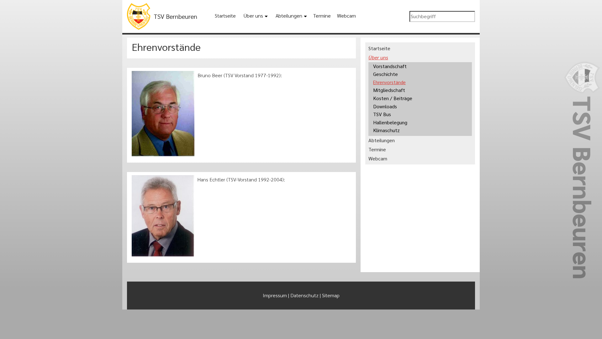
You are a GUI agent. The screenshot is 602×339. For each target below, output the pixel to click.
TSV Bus (382, 114)
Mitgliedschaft (389, 90)
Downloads (385, 106)
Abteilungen (289, 15)
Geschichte (385, 74)
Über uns (253, 15)
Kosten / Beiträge (392, 98)
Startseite (225, 15)
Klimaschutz (386, 130)
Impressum (275, 295)
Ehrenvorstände (389, 82)
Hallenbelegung (390, 122)
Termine (322, 15)
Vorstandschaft (390, 66)
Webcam (346, 15)
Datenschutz (304, 295)
